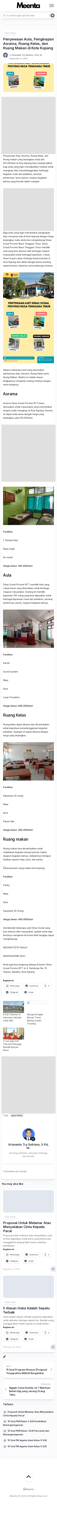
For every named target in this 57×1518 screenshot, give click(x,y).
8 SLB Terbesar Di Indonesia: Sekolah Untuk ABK (12, 1017)
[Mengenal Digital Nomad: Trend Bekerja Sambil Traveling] (37, 1007)
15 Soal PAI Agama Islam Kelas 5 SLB (27, 1446)
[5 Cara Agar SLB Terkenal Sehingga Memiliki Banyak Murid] (13, 1033)
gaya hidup (16, 1115)
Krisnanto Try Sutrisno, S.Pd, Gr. (27, 55)
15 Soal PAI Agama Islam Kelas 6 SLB (27, 1440)
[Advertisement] (28, 125)
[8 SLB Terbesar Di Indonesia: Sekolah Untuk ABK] (13, 1007)
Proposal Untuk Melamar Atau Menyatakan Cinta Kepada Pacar (27, 1227)
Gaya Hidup (10, 33)
